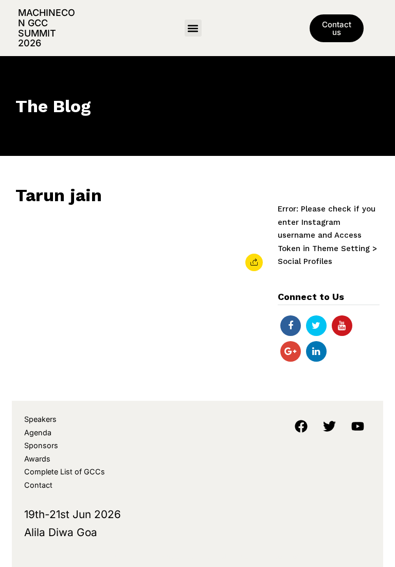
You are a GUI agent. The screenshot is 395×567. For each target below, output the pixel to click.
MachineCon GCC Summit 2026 (46, 27)
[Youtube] (342, 325)
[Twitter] (316, 325)
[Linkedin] (316, 351)
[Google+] (290, 351)
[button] (193, 28)
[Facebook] (290, 325)
